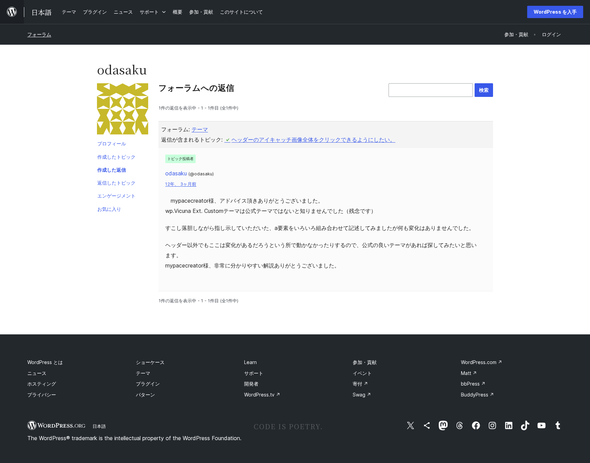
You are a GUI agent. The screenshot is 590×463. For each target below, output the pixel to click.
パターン (145, 394)
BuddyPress (477, 394)
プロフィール (111, 143)
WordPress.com (481, 362)
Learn (250, 362)
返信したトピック (116, 183)
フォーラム (39, 34)
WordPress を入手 (555, 12)
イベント (362, 373)
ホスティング (41, 384)
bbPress (473, 384)
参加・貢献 (365, 362)
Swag (362, 394)
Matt (469, 373)
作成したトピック (116, 157)
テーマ (200, 129)
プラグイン (148, 384)
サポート (253, 373)
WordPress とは (45, 362)
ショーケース (150, 362)
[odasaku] (122, 110)
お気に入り (109, 209)
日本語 (99, 426)
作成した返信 (111, 170)
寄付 (360, 384)
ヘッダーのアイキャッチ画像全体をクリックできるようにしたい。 (313, 139)
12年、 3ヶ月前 (180, 184)
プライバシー (41, 394)
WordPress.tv (262, 394)
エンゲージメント (116, 196)
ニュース (36, 373)
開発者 (251, 384)
